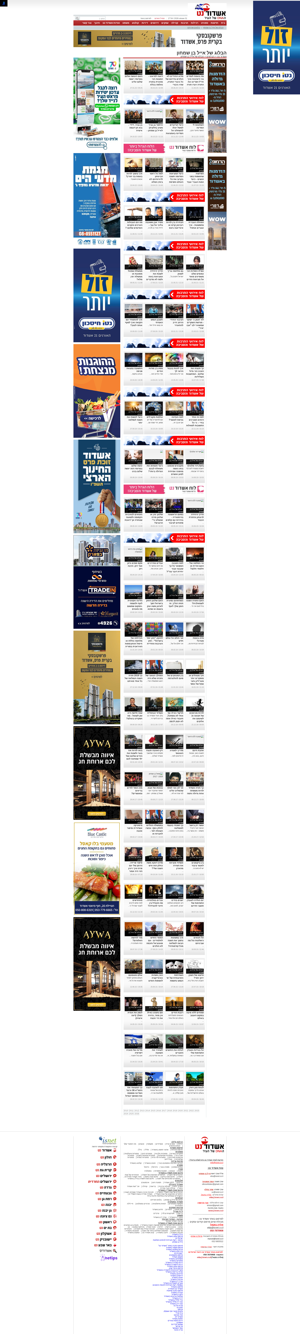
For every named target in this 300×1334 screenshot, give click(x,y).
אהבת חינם (198, 750)
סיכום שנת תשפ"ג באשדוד (170, 1173)
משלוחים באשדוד (176, 1259)
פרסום (180, 1309)
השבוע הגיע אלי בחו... (195, 981)
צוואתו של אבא (155, 788)
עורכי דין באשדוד (160, 1217)
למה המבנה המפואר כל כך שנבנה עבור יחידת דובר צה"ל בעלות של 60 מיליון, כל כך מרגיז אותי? (175, 571)
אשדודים (159, 1144)
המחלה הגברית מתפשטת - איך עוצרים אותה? (196, 225)
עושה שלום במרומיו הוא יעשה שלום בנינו (133, 468)
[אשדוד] (207, 20)
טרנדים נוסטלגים (143, 1204)
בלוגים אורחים (194, 27)
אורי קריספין (203, 1203)
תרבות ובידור (177, 1161)
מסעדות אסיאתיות (165, 1155)
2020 (180, 1111)
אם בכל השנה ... (135, 1055)
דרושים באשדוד (176, 1276)
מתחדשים (137, 900)
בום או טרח (170, 1144)
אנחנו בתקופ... (136, 374)
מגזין (180, 1169)
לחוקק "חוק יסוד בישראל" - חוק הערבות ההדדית (155, 641)
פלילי (147, 1150)
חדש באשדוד (157, 1209)
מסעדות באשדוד (176, 1261)
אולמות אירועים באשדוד (173, 1296)
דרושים (155, 23)
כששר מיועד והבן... (196, 130)
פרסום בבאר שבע (176, 1268)
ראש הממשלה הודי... (154, 681)
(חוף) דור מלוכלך (195, 465)
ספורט (204, 23)
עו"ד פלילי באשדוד (175, 1300)
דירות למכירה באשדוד (174, 1262)
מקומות (150, 1144)
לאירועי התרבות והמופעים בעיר (171, 1163)
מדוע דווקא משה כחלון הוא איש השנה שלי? (155, 865)
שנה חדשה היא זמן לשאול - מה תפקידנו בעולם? (134, 716)
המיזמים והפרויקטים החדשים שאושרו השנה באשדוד (162, 1225)
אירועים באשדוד (176, 1274)
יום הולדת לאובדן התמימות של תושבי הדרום (195, 903)
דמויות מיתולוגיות (159, 1204)
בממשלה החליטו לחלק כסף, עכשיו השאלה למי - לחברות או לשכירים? (154, 831)
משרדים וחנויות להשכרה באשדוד (170, 1270)
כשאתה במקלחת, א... (174, 1055)
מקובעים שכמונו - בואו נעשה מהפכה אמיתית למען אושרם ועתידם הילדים (174, 471)
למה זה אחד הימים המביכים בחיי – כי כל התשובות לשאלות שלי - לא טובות (195, 422)
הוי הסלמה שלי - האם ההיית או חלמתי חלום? (196, 566)
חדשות (214, 23)
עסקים (164, 23)
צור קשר (86, 23)
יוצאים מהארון (174, 1146)
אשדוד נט (222, 56)
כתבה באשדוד (177, 1294)
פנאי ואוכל (151, 1227)
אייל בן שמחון (177, 1242)
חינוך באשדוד (162, 1232)
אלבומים (179, 1180)
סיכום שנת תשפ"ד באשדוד (170, 1190)
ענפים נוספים (177, 1167)
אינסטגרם (145, 1182)
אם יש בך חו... (177, 423)
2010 (126, 1111)
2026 (137, 1114)
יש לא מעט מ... (198, 868)
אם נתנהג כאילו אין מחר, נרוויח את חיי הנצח (155, 1015)
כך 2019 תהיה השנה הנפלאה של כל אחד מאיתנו (133, 678)
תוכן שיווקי (179, 1209)
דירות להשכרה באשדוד (174, 1264)
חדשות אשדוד (176, 1148)
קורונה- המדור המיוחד (174, 1221)
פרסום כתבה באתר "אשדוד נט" (170, 1246)
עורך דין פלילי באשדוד (174, 1302)
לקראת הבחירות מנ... (195, 643)
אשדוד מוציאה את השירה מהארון (176, 865)
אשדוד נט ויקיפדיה (175, 1289)
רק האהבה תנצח (154, 750)
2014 (147, 1111)
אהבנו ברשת (171, 1227)
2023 (197, 1111)
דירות (145, 23)
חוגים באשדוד (150, 1163)
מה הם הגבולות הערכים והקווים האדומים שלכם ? (133, 225)
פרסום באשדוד (176, 1287)
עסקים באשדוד (134, 1232)
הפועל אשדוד (177, 1319)
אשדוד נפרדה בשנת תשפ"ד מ (140, 1194)
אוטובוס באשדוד (132, 1231)
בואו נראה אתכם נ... (175, 831)
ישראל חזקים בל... (176, 276)
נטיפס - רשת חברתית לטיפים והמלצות (168, 1240)
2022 (191, 1111)
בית (223, 23)
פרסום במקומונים (176, 1255)
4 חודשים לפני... (177, 756)
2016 (158, 1111)
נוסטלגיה (148, 1171)
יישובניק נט (178, 1253)
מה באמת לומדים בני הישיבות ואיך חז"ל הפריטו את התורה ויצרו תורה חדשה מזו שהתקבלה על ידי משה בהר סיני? (195, 84)
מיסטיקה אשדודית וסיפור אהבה (134, 828)
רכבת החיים (177, 1012)
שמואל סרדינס (177, 1324)
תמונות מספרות (160, 1171)
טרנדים (156, 1213)
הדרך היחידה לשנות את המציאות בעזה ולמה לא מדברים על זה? (154, 276)
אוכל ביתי (179, 1155)
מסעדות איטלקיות (132, 1154)
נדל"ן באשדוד (177, 1234)
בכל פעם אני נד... (197, 606)
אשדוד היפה (177, 1186)
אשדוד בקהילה (176, 1184)
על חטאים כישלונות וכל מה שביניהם (196, 940)
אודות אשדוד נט (111, 23)
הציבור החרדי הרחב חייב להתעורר (176, 322)
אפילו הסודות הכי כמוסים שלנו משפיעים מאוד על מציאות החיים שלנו (195, 276)
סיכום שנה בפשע (151, 1177)
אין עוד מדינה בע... (155, 1055)
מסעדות (179, 1151)
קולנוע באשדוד (136, 1163)
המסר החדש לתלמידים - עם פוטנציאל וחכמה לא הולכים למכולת (154, 943)
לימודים (168, 1209)
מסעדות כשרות (143, 1157)
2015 (153, 1111)
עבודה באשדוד (176, 1292)
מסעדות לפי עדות (158, 1157)
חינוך (97, 23)
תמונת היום (156, 1182)
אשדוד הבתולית (155, 713)
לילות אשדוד (169, 1182)
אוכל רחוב (168, 1159)
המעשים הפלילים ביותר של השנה (155, 1231)
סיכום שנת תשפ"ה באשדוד (170, 1223)
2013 (142, 1111)
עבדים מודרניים (155, 563)
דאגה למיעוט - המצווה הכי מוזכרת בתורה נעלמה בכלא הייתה (155, 82)
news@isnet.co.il (215, 1211)
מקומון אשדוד (177, 1257)
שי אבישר (179, 1326)
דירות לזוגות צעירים (175, 1320)
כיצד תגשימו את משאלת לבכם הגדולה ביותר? (155, 468)
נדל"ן (140, 1150)
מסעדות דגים (147, 1154)
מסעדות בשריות (176, 1154)
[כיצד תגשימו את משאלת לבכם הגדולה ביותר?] (161, 452)
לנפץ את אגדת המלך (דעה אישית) (135, 1015)
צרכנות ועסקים (176, 1207)
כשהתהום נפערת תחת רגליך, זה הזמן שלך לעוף (175, 603)
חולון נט (179, 1307)
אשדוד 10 (179, 1317)
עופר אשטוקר (177, 1328)
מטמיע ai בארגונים (131, 1225)
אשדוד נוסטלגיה (175, 1202)
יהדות (160, 1227)
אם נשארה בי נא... (196, 1055)
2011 (131, 1111)
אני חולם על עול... (176, 643)
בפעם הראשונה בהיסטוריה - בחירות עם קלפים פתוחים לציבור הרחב (174, 520)
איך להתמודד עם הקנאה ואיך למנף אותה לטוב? (133, 322)
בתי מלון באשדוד (176, 1251)
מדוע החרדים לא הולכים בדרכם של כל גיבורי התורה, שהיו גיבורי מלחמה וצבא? (174, 82)
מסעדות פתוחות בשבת (146, 1155)
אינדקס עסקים (138, 1227)
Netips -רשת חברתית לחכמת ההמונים (168, 1285)
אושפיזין (180, 1322)
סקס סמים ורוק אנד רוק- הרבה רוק (134, 566)
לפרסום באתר (145, 18)
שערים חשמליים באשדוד (173, 1283)
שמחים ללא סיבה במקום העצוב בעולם (195, 1015)
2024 (126, 1114)
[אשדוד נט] (205, 1153)
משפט (125, 23)
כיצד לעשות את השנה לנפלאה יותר (134, 420)
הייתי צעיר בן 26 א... (155, 228)
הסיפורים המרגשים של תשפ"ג (153, 1175)
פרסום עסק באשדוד (175, 1236)
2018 (169, 1111)
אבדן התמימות (176, 1087)
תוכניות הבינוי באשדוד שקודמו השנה (139, 1192)
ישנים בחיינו (177, 900)
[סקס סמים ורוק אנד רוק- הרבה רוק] (133, 552)
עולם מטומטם (135, 975)
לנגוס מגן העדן (196, 1087)
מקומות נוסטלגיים (175, 1204)
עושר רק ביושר (196, 825)
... (141, 84)
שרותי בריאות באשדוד (174, 1272)
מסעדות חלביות (161, 1154)
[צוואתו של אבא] (154, 776)
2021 (186, 1111)
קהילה (174, 23)
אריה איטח (178, 1330)
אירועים (180, 1182)
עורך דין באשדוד (176, 1304)
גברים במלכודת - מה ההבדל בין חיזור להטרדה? (154, 903)
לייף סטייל (178, 1211)
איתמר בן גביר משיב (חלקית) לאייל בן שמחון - (155, 128)
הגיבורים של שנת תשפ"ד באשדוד (169, 1192)
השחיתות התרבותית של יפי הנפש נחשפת (174, 978)
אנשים (141, 1144)
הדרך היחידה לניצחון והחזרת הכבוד (196, 517)
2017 (164, 1111)
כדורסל (155, 1167)
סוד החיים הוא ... (156, 374)
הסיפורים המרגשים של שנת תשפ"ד (169, 1194)
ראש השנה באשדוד (165, 1229)
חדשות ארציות (177, 1150)
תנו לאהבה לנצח (154, 1087)
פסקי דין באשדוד (176, 1217)
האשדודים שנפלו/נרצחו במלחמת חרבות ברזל (165, 1196)
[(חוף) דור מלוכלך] (197, 452)
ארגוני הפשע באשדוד (160, 1150)
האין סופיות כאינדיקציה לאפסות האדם (155, 978)
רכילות (194, 23)
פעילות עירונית (164, 1186)
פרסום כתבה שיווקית (174, 1291)
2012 (137, 1111)
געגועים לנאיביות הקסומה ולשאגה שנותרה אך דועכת (133, 517)
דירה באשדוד (177, 1298)
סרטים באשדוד (177, 1232)
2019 (175, 1111)
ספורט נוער (165, 1167)
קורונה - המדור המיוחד (172, 1219)
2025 (131, 1114)
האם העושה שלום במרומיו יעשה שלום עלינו (133, 79)
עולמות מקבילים (155, 417)
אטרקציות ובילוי (168, 1213)
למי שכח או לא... (176, 793)
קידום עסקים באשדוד (174, 1249)
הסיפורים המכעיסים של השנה (168, 1178)
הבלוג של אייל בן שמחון (213, 27)
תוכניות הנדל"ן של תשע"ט (145, 1229)
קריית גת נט (178, 1306)
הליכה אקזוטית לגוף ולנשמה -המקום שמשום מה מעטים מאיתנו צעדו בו (134, 606)
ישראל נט (179, 1238)
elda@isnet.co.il (216, 1197)
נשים (181, 1227)
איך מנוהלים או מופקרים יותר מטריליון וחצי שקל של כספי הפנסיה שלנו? (196, 681)
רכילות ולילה (177, 1142)
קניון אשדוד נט (148, 1232)
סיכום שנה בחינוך (168, 1177)
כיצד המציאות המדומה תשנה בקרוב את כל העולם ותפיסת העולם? (176, 179)
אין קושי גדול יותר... (155, 325)
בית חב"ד (179, 1313)
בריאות (153, 1186)
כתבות (180, 1171)
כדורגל (146, 1167)
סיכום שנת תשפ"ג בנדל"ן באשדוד (141, 1178)
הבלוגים (211, 56)
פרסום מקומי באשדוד (174, 1247)
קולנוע (135, 23)
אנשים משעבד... (135, 179)
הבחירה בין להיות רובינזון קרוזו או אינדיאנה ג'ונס (174, 225)
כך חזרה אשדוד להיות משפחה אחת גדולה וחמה (195, 791)
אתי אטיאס (178, 1315)
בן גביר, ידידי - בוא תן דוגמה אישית (135, 128)
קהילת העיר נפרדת (167, 1188)
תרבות (184, 23)
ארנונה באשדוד (176, 1279)
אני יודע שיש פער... (175, 374)
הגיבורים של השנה (175, 1175)
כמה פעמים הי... (136, 943)
